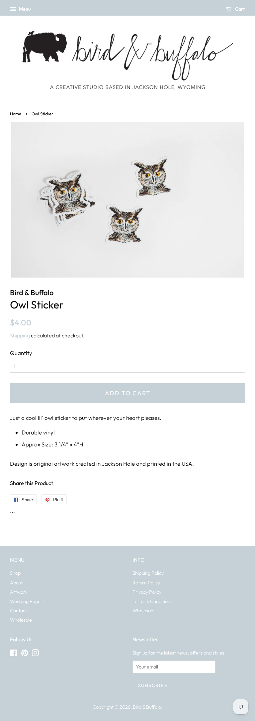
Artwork (19, 592)
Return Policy (146, 583)
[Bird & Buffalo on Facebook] (14, 654)
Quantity (21, 352)
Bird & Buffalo (147, 707)
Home (15, 113)
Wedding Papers (27, 601)
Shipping (20, 335)
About (16, 583)
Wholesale (21, 620)
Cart (239, 9)
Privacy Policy (146, 592)
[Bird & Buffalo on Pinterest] (24, 654)
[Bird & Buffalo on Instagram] (35, 654)
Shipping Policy (148, 573)
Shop (15, 573)
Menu (24, 9)
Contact (18, 611)
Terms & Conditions (152, 601)
